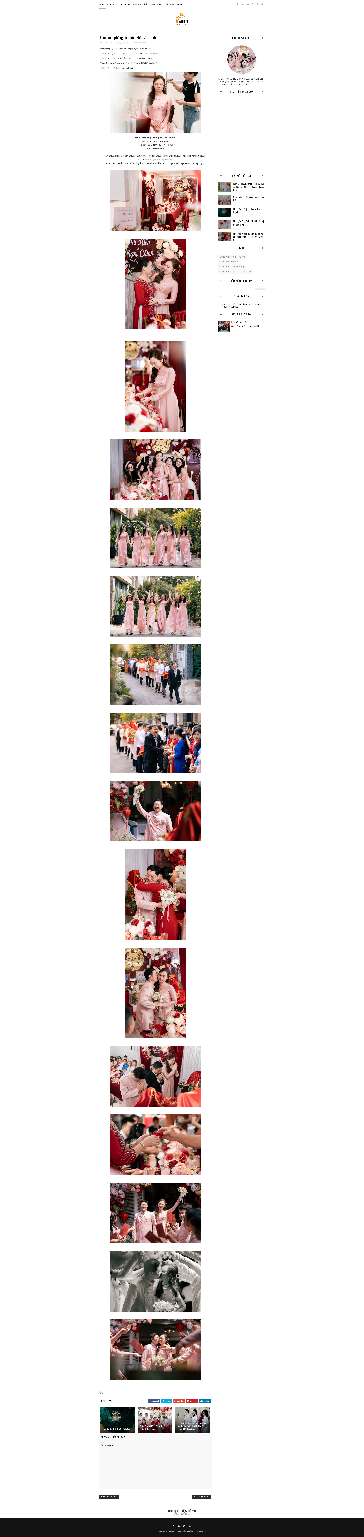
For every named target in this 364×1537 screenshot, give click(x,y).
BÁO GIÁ (110, 4)
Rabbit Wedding (199, 1531)
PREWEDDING (156, 4)
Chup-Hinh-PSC (139, 42)
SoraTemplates (174, 1531)
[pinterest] (257, 4)
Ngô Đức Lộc (240, 322)
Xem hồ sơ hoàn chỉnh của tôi (245, 326)
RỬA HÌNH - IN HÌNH (174, 4)
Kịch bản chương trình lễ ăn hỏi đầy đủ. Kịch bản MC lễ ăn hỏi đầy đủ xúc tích (248, 187)
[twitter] (242, 4)
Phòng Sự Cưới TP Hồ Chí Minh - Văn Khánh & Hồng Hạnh (153, 1427)
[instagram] (252, 4)
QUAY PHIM (125, 4)
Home (101, 4)
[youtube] (179, 1526)
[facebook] (237, 4)
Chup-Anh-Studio (228, 261)
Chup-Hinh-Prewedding (232, 266)
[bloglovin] (262, 4)
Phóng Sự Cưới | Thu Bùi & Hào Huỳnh (116, 1428)
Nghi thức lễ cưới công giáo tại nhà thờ (248, 198)
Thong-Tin (245, 271)
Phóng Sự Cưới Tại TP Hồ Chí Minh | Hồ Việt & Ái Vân (248, 223)
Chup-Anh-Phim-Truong (232, 256)
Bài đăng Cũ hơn (201, 1496)
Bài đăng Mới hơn (109, 1496)
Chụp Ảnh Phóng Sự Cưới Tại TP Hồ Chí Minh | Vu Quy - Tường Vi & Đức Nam (248, 237)
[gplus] (247, 4)
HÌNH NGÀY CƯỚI (140, 4)
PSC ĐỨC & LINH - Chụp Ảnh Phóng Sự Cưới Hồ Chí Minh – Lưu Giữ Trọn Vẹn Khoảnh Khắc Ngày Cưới (192, 1426)
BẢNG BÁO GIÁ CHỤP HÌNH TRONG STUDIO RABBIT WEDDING (241, 305)
